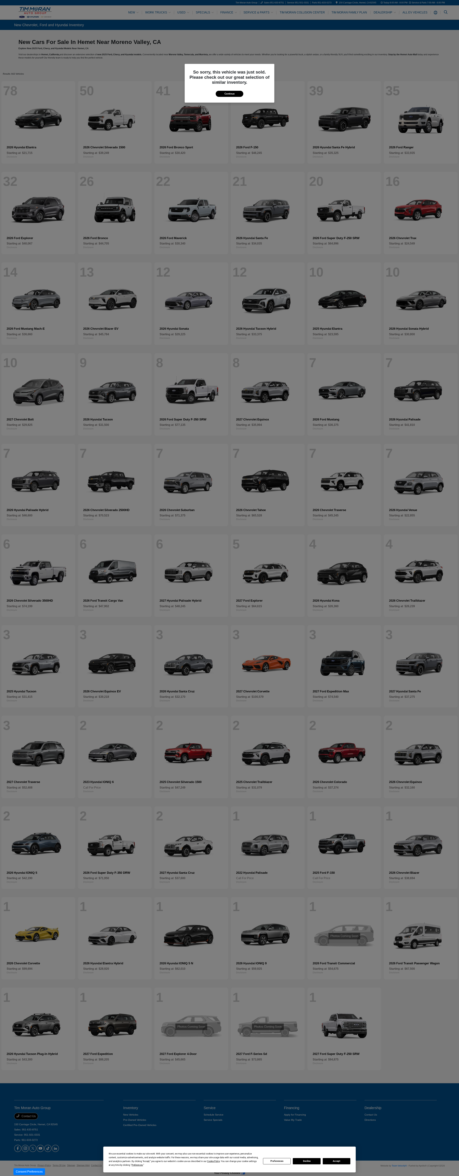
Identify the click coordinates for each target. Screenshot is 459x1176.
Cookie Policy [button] (213, 1161)
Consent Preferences (29, 1171)
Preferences (276, 1161)
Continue (229, 93)
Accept (336, 1161)
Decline (307, 1161)
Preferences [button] (137, 1165)
